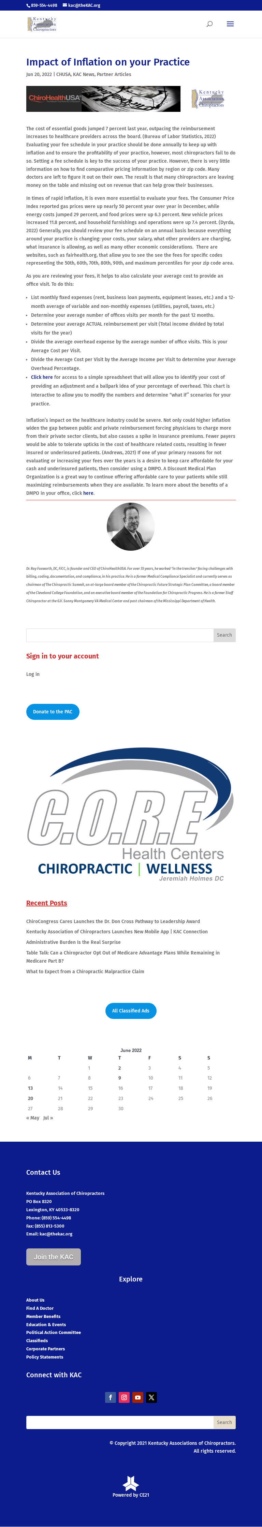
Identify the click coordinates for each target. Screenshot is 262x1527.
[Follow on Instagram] (124, 1397)
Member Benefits (43, 1316)
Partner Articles (114, 74)
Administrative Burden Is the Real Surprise (73, 942)
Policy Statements (44, 1357)
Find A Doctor (40, 1308)
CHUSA (63, 74)
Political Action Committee (53, 1332)
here (88, 493)
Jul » (48, 1118)
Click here (42, 377)
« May (32, 1118)
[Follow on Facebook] (110, 1397)
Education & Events (46, 1324)
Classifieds (37, 1340)
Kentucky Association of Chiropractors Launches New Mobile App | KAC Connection (117, 932)
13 (30, 1088)
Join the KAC (53, 1257)
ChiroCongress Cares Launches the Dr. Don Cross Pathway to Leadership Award (113, 921)
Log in (33, 674)
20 (30, 1098)
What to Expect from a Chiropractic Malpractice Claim (85, 972)
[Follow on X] (151, 1397)
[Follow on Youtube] (137, 1397)
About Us (35, 1300)
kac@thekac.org (56, 1233)
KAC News (83, 74)
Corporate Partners (45, 1348)
